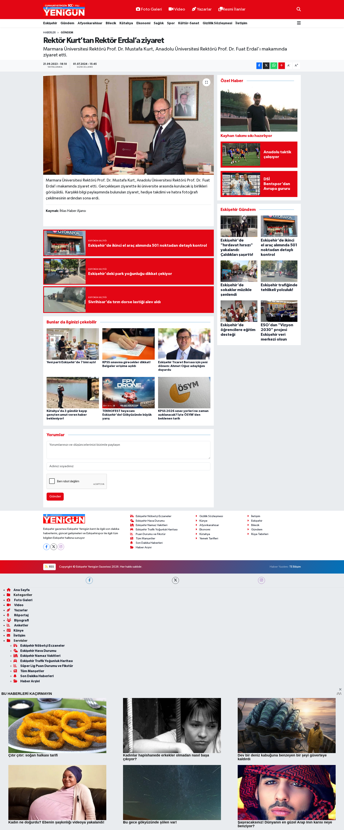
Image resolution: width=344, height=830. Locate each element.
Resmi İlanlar (234, 9)
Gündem (67, 23)
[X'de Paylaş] (266, 65)
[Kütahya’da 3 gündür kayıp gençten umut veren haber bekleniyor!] (73, 392)
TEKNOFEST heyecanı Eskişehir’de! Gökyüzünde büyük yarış (127, 414)
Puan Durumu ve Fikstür (151, 647)
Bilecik (111, 23)
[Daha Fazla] (281, 65)
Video (179, 9)
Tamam (297, 824)
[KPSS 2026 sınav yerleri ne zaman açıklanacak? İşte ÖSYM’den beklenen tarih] (184, 392)
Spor (171, 23)
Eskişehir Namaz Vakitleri (151, 638)
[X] (53, 660)
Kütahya (126, 23)
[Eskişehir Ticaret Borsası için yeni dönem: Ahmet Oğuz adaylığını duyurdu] (184, 344)
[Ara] (299, 9)
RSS (51, 680)
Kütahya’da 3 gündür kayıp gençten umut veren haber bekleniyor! (67, 414)
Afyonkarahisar (90, 23)
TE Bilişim (295, 680)
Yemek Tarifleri (208, 651)
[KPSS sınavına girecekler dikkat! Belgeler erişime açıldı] (128, 344)
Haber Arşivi (143, 660)
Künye (203, 634)
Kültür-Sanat (188, 23)
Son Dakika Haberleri (149, 656)
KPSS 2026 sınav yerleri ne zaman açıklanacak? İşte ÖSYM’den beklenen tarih (183, 414)
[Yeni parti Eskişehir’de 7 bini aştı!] (73, 344)
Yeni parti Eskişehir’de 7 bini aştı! (71, 362)
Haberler (49, 32)
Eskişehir (50, 23)
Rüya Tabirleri (259, 647)
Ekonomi (143, 23)
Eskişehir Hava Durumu (150, 634)
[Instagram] (61, 660)
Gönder (55, 496)
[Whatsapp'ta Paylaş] (273, 65)
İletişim (241, 23)
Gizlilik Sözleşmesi (217, 23)
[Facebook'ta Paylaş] (259, 65)
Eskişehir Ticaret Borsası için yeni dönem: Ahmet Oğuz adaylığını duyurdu (182, 366)
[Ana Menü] (299, 23)
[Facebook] (46, 660)
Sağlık (159, 23)
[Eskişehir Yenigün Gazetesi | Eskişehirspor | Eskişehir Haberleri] (64, 9)
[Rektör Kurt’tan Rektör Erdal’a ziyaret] (128, 125)
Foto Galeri (151, 9)
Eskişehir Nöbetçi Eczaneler (153, 629)
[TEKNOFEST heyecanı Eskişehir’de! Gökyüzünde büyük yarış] (128, 392)
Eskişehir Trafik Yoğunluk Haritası (157, 643)
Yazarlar (204, 9)
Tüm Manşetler (145, 651)
